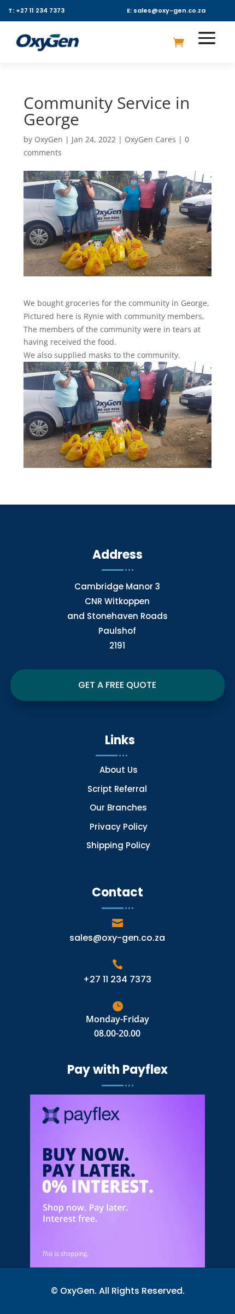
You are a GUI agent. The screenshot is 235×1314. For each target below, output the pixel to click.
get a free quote (117, 685)
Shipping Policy (118, 845)
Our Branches (118, 807)
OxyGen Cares (150, 139)
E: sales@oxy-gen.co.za (166, 10)
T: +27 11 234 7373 (36, 10)
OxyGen (48, 139)
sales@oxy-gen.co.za (117, 937)
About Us (118, 769)
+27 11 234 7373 (117, 979)
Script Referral (118, 789)
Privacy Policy (119, 826)
